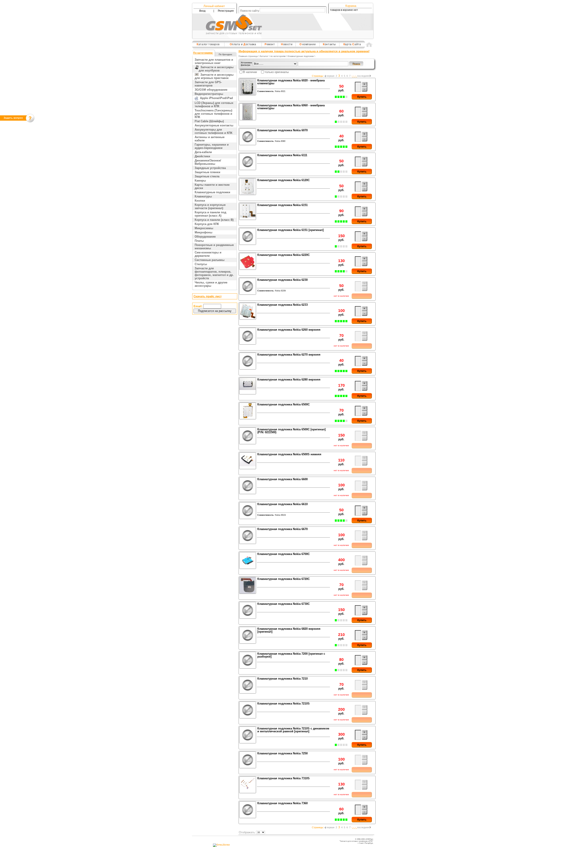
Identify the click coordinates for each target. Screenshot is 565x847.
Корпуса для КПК (207, 224)
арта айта (352, 44)
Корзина (350, 5)
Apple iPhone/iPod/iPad (215, 98)
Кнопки (200, 200)
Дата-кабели (203, 152)
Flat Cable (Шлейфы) (209, 121)
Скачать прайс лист (208, 296)
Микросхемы (204, 228)
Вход (202, 10)
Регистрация (226, 10)
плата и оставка (243, 44)
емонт (270, 44)
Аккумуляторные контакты (214, 125)
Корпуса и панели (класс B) (214, 219)
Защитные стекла (207, 176)
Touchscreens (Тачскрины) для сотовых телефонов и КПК (213, 114)
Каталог (264, 56)
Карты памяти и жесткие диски (212, 186)
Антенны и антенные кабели (209, 138)
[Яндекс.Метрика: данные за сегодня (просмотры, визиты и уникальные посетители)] (221, 845)
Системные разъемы (209, 260)
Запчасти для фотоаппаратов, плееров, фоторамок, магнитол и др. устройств (214, 273)
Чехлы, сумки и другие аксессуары (211, 284)
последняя (363, 76)
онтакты (329, 44)
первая (330, 76)
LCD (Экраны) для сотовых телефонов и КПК (214, 104)
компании (307, 44)
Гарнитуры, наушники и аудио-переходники (212, 146)
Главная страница (248, 56)
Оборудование (205, 236)
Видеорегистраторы (209, 94)
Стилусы (201, 264)
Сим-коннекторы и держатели (208, 254)
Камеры (200, 180)
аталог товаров (208, 44)
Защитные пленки (207, 172)
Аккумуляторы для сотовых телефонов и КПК (213, 131)
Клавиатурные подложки (212, 192)
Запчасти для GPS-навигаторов (208, 84)
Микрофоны (203, 232)
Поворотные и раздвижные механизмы (214, 246)
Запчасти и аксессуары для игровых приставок (214, 76)
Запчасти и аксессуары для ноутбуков (216, 69)
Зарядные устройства (210, 168)
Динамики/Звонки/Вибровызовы (208, 162)
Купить (361, 96)
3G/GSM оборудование (211, 89)
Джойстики (202, 156)
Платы (199, 240)
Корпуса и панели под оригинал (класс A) (210, 214)
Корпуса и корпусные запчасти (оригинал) (210, 206)
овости (286, 44)
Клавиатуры (203, 196)
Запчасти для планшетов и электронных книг (214, 61)
